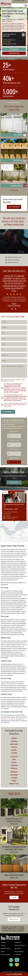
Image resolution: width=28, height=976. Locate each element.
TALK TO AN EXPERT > (14, 207)
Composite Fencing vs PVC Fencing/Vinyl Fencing (14, 819)
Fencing (3, 945)
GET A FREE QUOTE (14, 49)
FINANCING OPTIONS (14, 53)
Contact (3, 951)
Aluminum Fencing (16, 185)
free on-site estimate (10, 719)
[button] (26, 538)
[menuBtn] (26, 5)
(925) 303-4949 (17, 974)
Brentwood (14, 744)
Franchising (18, 954)
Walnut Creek (14, 783)
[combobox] (14, 355)
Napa (14, 759)
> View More (14, 190)
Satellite (4, 492)
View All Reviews (14, 305)
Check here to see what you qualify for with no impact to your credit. (15, 380)
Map (11, 492)
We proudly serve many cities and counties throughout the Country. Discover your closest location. (14, 928)
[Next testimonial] (16, 309)
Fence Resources (5, 948)
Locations (3, 942)
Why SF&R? (18, 948)
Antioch (14, 738)
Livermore (14, 756)
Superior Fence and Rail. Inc (8, 971)
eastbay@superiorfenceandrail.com (12, 517)
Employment (18, 942)
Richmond (14, 772)
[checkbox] (2, 380)
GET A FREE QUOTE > (14, 482)
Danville (14, 750)
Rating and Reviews (20, 945)
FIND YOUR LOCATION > (14, 919)
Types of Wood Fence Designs (14, 874)
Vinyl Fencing (17, 135)
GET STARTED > (8, 411)
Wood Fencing (17, 160)
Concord (14, 747)
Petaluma (14, 765)
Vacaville (14, 778)
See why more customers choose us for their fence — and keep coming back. (14, 221)
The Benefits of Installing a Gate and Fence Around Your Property (14, 848)
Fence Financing (19, 951)
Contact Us (8, 515)
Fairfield (14, 753)
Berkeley (14, 741)
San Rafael (14, 775)
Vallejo (14, 781)
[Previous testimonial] (12, 309)
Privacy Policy (7, 406)
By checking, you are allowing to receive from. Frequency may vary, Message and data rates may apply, (15, 397)
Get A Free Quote (5, 954)
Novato (14, 762)
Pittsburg (14, 768)
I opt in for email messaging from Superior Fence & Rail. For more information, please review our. (15, 405)
